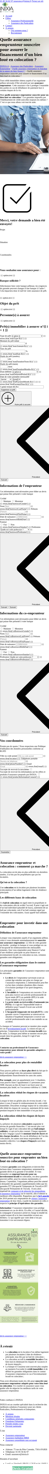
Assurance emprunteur (15, 1435)
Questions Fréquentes (14, 1421)
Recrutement (16, 33)
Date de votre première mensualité (14, 377)
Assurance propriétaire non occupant (21, 1440)
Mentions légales (12, 1416)
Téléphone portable (19, 761)
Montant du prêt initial (9, 341)
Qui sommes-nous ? (19, 30)
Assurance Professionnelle (22, 21)
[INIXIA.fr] (7, 11)
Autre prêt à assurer (22, 404)
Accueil (8, 16)
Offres (8, 18)
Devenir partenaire (13, 1426)
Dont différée (5, 372)
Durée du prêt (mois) (9, 364)
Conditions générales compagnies (19, 1419)
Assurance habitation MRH (17, 1438)
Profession (20, 529)
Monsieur (19, 501)
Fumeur (15, 524)
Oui (5, 524)
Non (12, 524)
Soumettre (5, 852)
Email (36, 765)
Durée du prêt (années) (10, 356)
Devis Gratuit (22, 1468)
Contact (8, 25)
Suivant (4, 480)
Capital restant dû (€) (9, 387)
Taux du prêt (5, 348)
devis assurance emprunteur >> (13, 1057)
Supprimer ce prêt (8, 390)
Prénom (19, 511)
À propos (9, 28)
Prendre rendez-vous (14, 1424)
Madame (7, 501)
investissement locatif (17, 1028)
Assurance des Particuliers (22, 23)
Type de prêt (5, 336)
